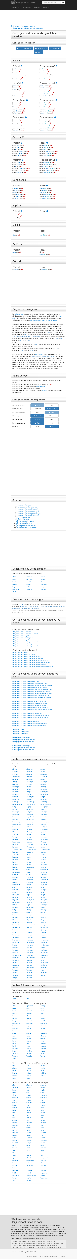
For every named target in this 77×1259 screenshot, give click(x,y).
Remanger (29, 950)
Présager (43, 922)
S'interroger (16, 885)
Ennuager (15, 847)
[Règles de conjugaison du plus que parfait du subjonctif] (56, 160)
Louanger (15, 895)
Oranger (15, 912)
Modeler (29, 1013)
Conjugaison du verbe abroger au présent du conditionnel (30, 715)
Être (27, 999)
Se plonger (15, 922)
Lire (27, 1120)
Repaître (29, 1140)
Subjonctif (18, 137)
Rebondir (29, 1073)
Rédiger (14, 945)
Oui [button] (52, 419)
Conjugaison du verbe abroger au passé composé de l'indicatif (32, 685)
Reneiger (15, 952)
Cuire (28, 1092)
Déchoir (43, 1105)
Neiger (43, 907)
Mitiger (14, 905)
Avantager (44, 787)
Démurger (44, 814)
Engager (29, 842)
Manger (43, 895)
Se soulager (44, 962)
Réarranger (16, 940)
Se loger (29, 892)
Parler (14, 1041)
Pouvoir (14, 1130)
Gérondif (17, 261)
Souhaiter (15, 1053)
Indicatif (16, 60)
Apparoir (15, 1087)
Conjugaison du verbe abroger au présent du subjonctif (29, 703)
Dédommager (30, 804)
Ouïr (13, 1128)
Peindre (28, 1130)
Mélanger (44, 900)
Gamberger (44, 870)
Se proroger (44, 927)
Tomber (43, 1053)
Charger (15, 797)
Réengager (30, 945)
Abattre (14, 592)
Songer (14, 962)
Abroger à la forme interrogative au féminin (26, 642)
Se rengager (44, 952)
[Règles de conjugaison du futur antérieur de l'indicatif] (55, 117)
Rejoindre (15, 1173)
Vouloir (43, 1153)
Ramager (29, 935)
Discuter (43, 1026)
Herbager (15, 877)
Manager (29, 897)
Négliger (15, 907)
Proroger (29, 927)
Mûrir (42, 1070)
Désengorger (16, 824)
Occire (28, 1128)
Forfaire (28, 1113)
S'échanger (44, 829)
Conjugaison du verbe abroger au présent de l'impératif (30, 723)
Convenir (15, 1160)
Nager (28, 905)
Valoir (14, 1155)
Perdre (28, 1168)
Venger (14, 973)
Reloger (43, 947)
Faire (28, 1110)
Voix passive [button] (52, 409)
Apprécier (29, 1006)
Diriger (28, 827)
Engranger (44, 844)
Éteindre (43, 1163)
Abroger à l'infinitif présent (20, 732)
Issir (42, 1118)
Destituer (29, 589)
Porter (14, 1043)
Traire (42, 1150)
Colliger (43, 797)
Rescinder (15, 589)
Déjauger (43, 809)
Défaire (14, 579)
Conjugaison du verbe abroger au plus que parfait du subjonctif (32, 709)
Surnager (15, 968)
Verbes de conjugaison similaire (26, 525)
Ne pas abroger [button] (55, 48)
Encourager (44, 839)
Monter (14, 1038)
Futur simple (18, 117)
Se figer (28, 862)
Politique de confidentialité (48, 1256)
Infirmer (14, 584)
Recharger (15, 942)
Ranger (43, 935)
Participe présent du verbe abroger (23, 740)
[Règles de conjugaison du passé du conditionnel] (47, 185)
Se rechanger (45, 940)
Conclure (15, 1097)
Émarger (15, 837)
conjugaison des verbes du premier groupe (43, 320)
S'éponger (15, 854)
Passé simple (18, 100)
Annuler (43, 577)
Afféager (29, 772)
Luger (28, 895)
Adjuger (43, 769)
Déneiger (15, 817)
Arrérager (15, 784)
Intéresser (44, 1033)
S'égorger (15, 834)
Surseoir (43, 1148)
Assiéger (43, 1006)
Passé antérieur (47, 100)
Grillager (15, 875)
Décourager (44, 802)
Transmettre (44, 1178)
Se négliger (30, 907)
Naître (42, 1125)
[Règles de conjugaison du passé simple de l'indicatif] (27, 100)
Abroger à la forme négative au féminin (24, 640)
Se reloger (15, 950)
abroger (44, 390)
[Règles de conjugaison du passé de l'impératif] (47, 211)
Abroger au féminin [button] (41, 48)
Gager (28, 870)
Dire (27, 1105)
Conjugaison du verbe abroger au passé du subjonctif (29, 705)
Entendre (29, 1163)
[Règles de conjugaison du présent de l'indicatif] (21, 66)
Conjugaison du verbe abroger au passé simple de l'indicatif (31, 691)
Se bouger (44, 789)
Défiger (14, 807)
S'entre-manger (31, 849)
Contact (62, 1256)
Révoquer (44, 584)
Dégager (29, 807)
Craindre (29, 1102)
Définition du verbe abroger (27, 599)
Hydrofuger (30, 877)
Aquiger (43, 779)
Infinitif (16, 225)
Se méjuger (30, 900)
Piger (14, 920)
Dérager (43, 817)
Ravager (43, 937)
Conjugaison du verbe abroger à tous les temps (35, 675)
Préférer (43, 1043)
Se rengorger (16, 955)
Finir (13, 1065)
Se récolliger (30, 942)
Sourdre (15, 1148)
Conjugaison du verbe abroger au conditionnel (27, 713)
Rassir (14, 1138)
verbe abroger (18, 314)
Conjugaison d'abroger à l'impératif (27, 515)
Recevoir (29, 1138)
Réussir (43, 1075)
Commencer (16, 1023)
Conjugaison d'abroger (23, 505)
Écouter (43, 1028)
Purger (14, 930)
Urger (42, 970)
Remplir (14, 1075)
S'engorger (29, 844)
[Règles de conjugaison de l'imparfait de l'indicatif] (22, 83)
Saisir (14, 1078)
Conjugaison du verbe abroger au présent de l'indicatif (29, 683)
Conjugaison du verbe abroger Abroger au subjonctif (29, 701)
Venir (14, 1180)
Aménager (15, 779)
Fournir (28, 1070)
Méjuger (15, 900)
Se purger (29, 930)
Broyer (14, 1008)
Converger (15, 799)
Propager (43, 925)
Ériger (28, 854)
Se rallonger (16, 935)
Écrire (42, 1108)
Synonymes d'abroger (23, 517)
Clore (14, 1095)
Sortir (14, 1178)
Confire (28, 1097)
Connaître (44, 1097)
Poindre (28, 1133)
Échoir (28, 1108)
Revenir (43, 1175)
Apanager (29, 779)
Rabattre (29, 1170)
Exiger (28, 859)
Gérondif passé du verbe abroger (23, 750)
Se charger (29, 797)
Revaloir (15, 1143)
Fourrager (44, 864)
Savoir (43, 1143)
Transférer (15, 1056)
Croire (42, 1100)
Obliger (14, 910)
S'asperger (15, 787)
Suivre (28, 1148)
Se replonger (30, 957)
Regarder (15, 1048)
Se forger (15, 864)
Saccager (29, 960)
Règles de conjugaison (25, 309)
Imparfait (16, 83)
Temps (45, 8)
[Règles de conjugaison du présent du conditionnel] (21, 185)
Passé (43, 142)
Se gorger (44, 872)
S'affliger (15, 774)
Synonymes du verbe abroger (29, 568)
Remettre (29, 1173)
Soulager (29, 962)
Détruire (43, 589)
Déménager (16, 814)
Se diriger (44, 827)
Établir (14, 1070)
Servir (42, 1145)
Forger (43, 862)
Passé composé (47, 66)
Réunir (28, 1075)
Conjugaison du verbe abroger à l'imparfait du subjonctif (30, 707)
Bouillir (43, 1090)
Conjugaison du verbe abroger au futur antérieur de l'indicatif (31, 697)
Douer (14, 1011)
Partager (15, 917)
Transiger (15, 970)
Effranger (15, 832)
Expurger (43, 859)
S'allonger (44, 777)
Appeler (14, 1018)
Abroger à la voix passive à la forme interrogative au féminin (31, 662)
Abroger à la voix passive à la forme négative (26, 656)
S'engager (44, 842)
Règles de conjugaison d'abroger (26, 507)
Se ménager (44, 902)
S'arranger (29, 782)
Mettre (43, 1120)
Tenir (28, 1150)
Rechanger (29, 940)
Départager (30, 817)
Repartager (44, 955)
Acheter (43, 1016)
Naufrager (44, 905)
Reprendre (15, 1175)
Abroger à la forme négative (21, 636)
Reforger (15, 947)
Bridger (28, 792)
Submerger (16, 965)
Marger (43, 897)
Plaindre (15, 1170)
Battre (28, 1090)
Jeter (42, 1011)
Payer (42, 1013)
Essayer (29, 1031)
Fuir (27, 1115)
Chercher (43, 1021)
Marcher (43, 1036)
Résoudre (44, 1140)
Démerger (29, 814)
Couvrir (28, 1100)
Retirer (28, 587)
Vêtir (42, 1155)
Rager (14, 932)
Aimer (14, 1006)
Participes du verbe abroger (21, 738)
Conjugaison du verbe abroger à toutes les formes (36, 621)
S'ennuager (30, 847)
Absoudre (29, 1085)
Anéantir (29, 577)
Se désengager (45, 822)
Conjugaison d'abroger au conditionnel (28, 513)
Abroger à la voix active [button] (24, 48)
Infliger (14, 882)
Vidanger (29, 975)
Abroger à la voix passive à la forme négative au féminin (30, 660)
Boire (14, 1090)
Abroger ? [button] (38, 52)
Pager (14, 915)
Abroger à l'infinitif (18, 730)
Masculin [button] (38, 416)
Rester (14, 1051)
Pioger (28, 920)
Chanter (29, 1021)
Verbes (36, 8)
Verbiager (15, 975)
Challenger (15, 794)
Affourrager (16, 777)
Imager (14, 880)
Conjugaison (26, 8)
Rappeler (43, 1046)
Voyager (29, 978)
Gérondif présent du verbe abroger (23, 748)
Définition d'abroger (22, 519)
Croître (14, 1102)
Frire (13, 1115)
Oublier (43, 1038)
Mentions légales (31, 1256)
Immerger (29, 880)
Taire (14, 1150)
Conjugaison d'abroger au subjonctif (27, 511)
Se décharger (30, 802)
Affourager (44, 774)
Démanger (44, 812)
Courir (14, 1100)
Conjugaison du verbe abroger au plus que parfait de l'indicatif (32, 689)
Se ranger (15, 937)
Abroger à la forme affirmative (21, 632)
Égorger (43, 832)
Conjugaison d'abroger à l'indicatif (27, 509)
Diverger (15, 829)
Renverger (29, 955)
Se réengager (45, 945)
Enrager (43, 847)
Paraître (43, 1165)
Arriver (43, 1018)
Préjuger (29, 922)
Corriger (29, 799)
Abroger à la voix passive (20, 652)
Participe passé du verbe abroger (23, 742)
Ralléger (29, 932)
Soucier (43, 1051)
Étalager (15, 859)
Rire (42, 1135)
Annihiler (43, 579)
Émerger (29, 837)
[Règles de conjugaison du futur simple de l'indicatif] (26, 117)
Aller (13, 1085)
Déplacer (29, 1026)
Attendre (29, 1158)
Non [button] (38, 419)
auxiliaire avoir (40, 386)
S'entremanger (45, 849)
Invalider (29, 582)
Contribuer (44, 1023)
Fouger (28, 864)
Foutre (43, 1113)
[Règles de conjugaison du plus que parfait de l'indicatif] (56, 83)
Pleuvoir (15, 1133)
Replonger (15, 957)
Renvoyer (44, 1048)
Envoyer (29, 1011)
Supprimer (29, 579)
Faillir (14, 1110)
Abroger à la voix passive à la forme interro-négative (29, 664)
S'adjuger (15, 772)
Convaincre (30, 1160)
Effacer (43, 582)
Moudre (28, 1125)
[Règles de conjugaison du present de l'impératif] (21, 211)
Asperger (43, 784)
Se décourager (17, 804)
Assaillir (28, 1087)
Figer (14, 862)
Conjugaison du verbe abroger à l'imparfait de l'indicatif (29, 687)
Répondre (44, 1173)
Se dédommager (46, 804)
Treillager (29, 970)
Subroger (29, 965)
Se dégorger (30, 809)
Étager (28, 857)
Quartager (44, 930)
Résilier (14, 582)
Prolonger (15, 925)
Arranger (15, 782)
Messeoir (15, 1125)
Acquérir (43, 1085)
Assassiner (29, 592)
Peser (14, 1016)
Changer (29, 794)
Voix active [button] (37, 409)
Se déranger (30, 819)
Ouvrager (44, 912)
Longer (43, 892)
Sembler (29, 1051)
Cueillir (43, 1102)
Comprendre (45, 1158)
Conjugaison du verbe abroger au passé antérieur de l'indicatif (32, 693)
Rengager (29, 952)
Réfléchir (43, 1073)
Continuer (29, 1023)
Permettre (44, 1168)
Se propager (16, 927)
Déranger (15, 819)
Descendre (44, 1160)
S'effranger (29, 832)
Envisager (29, 852)
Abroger (15, 8)
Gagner (28, 1033)
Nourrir (14, 1073)
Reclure (43, 1138)
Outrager (29, 912)
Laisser (28, 1036)
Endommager (16, 842)
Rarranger (29, 937)
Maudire (43, 1123)
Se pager (29, 915)
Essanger (15, 857)
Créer (42, 1008)
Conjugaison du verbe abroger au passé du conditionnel (30, 717)
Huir (13, 1118)
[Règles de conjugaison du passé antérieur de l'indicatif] (56, 100)
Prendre (15, 1135)
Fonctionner (44, 1031)
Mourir (14, 1123)
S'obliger (29, 910)
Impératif (17, 205)
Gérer (14, 1033)
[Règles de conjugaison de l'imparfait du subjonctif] (22, 160)
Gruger (28, 875)
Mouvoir (29, 1123)
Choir (42, 1092)
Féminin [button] (51, 416)
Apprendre (15, 1158)
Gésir (42, 1115)
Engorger (15, 844)
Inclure (28, 1118)
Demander (15, 1026)
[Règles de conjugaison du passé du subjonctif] (47, 143)
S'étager (43, 857)
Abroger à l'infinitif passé (20, 734)
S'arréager (44, 782)
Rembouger (44, 950)
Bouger (28, 789)
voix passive (39, 354)
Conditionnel (19, 179)
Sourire (28, 1178)
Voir (27, 1153)
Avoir (14, 999)
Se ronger (15, 960)
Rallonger (44, 932)
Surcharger (44, 965)
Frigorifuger (30, 867)
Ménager (29, 902)
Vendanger (44, 973)
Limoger (15, 890)
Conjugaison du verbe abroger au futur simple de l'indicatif (30, 695)
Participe (17, 244)
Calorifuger (44, 792)
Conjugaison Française (25, 2)
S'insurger (29, 882)
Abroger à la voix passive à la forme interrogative (28, 658)
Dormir (14, 1108)
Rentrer (28, 1048)
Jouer (14, 1036)
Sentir (28, 1145)
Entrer (14, 1031)
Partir (14, 1168)
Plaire (42, 1130)
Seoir (14, 1145)
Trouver (43, 1056)
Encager (29, 839)
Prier (27, 1043)
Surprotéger (30, 968)
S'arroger (29, 784)
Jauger (28, 885)
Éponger (43, 852)
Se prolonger (30, 925)
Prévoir (28, 1135)
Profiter (14, 1046)
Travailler (29, 1056)
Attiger (28, 787)
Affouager (29, 774)
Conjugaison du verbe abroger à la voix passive (36, 34)
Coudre (28, 1095)
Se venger (29, 973)
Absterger (29, 769)
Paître (42, 1128)
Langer (43, 887)
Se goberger (16, 872)
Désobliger (29, 824)
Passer (28, 1041)
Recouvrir (44, 1170)
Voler (14, 1058)
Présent (16, 66)
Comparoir (44, 1095)
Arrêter (28, 1018)
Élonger (43, 834)
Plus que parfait (47, 83)
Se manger (15, 897)
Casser (28, 584)
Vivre (14, 1153)
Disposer (15, 1028)
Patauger (43, 917)
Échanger (29, 829)
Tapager (43, 968)
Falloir (42, 1110)
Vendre (28, 1180)
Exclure (14, 1165)
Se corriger (44, 799)
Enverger (15, 852)
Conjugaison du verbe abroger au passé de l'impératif (29, 725)
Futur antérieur (47, 117)
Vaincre (28, 1155)
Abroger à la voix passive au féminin (23, 654)
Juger (14, 887)
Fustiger (15, 870)
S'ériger (43, 854)
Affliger (43, 772)
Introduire (29, 1165)
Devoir (14, 1105)
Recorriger (44, 942)
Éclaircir (43, 1068)
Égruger (29, 834)
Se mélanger (16, 902)
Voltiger (14, 978)
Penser (43, 1041)
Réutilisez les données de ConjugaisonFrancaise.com (26, 1220)
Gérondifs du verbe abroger (21, 746)
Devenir (14, 1163)
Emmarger (44, 837)
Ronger (43, 957)
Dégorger (15, 809)
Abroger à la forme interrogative (22, 638)
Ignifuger (43, 877)
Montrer (28, 1038)
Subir (28, 1078)
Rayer (14, 587)
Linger (28, 890)
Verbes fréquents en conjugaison (26, 527)
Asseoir (43, 1087)
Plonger (43, 920)
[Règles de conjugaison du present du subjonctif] (21, 143)
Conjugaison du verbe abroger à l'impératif (26, 721)
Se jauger (44, 885)
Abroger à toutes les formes (25, 521)
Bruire (14, 1092)
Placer (28, 1016)
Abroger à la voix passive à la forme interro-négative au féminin (32, 666)
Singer (43, 960)
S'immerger (44, 880)
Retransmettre (31, 1175)
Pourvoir (43, 1133)
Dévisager (15, 827)
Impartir (43, 1065)
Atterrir (14, 1068)
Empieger (15, 839)
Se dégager (44, 807)
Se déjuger (15, 812)
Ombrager (44, 910)
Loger (14, 892)
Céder (28, 1008)
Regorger (29, 947)
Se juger (29, 887)
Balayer (14, 1021)
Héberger (44, 875)
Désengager (30, 822)
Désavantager (16, 822)
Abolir (14, 577)
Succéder (29, 1053)
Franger (15, 867)
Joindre (14, 1120)
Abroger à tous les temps (24, 523)
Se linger (43, 890)
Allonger (29, 777)
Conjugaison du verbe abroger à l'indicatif (25, 681)
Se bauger (15, 789)
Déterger (43, 824)
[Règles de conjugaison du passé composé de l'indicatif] (56, 66)
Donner (28, 1028)
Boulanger (15, 792)
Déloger (28, 812)
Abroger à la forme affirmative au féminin (25, 634)
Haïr (27, 1065)
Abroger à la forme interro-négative (23, 644)
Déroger (43, 819)
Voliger (43, 975)
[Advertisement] (38, 17)
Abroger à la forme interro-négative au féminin (27, 646)
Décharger (15, 802)
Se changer (44, 794)
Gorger (28, 872)
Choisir (28, 1068)
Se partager (30, 917)
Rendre (14, 1140)
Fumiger (43, 867)
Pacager (43, 915)
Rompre (43, 587)
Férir (13, 1113)
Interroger (44, 882)
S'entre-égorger (17, 849)
